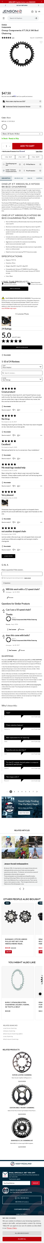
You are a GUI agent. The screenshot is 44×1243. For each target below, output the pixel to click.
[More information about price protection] (40, 170)
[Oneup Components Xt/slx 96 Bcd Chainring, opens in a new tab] (8, 618)
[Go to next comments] (37, 791)
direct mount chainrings (10, 1039)
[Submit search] (36, 18)
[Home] (12, 11)
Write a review (15, 288)
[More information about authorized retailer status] (40, 106)
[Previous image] (20, 889)
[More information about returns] (40, 164)
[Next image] (23, 889)
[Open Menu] (3, 18)
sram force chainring (9, 1028)
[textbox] (22, 574)
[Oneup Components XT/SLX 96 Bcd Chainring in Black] (22, 54)
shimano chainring (9, 1031)
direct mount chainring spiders (13, 1034)
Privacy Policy (12, 1228)
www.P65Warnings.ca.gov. (9, 308)
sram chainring (8, 1036)
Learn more (27, 578)
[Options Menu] (41, 410)
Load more (8, 556)
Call (23, 1198)
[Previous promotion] (5, 5)
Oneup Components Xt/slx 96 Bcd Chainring (24, 619)
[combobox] (22, 366)
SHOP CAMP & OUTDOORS (22, 5)
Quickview (22, 1081)
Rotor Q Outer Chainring (22, 1075)
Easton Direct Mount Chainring (22, 1108)
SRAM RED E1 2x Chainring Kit (22, 1140)
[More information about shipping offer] (40, 101)
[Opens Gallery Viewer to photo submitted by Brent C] (6, 321)
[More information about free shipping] (20, 164)
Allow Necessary (22, 1233)
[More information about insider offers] (20, 170)
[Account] (32, 11)
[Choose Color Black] (4, 126)
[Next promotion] (38, 5)
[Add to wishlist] (41, 43)
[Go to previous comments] (7, 791)
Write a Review (22, 347)
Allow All (22, 1239)
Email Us (23, 1202)
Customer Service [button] (21, 1209)
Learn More (39, 151)
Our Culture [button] (21, 1214)
